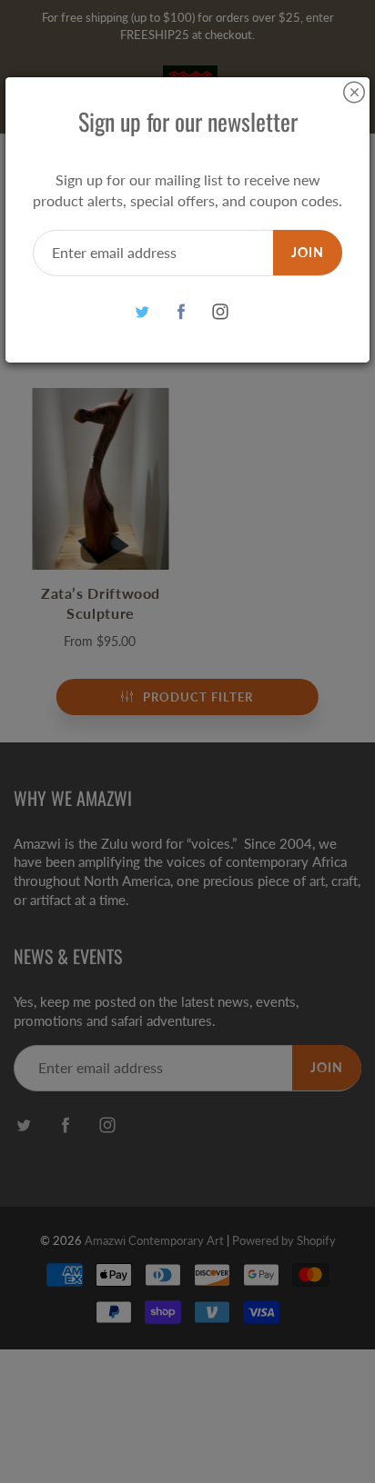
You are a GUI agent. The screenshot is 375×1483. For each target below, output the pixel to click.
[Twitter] (142, 312)
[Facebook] (182, 312)
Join (307, 252)
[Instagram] (221, 312)
